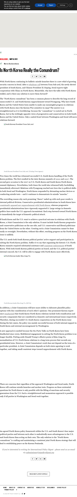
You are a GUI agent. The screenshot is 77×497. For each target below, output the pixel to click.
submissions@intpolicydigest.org (40, 452)
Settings (62, 5)
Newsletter (40, 487)
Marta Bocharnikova (11, 64)
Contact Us (21, 487)
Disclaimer (51, 487)
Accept (40, 5)
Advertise (30, 487)
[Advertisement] (38, 30)
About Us (12, 487)
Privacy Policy (9, 490)
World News (4, 59)
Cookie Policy (61, 487)
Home (5, 487)
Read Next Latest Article (38, 474)
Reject (51, 5)
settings (27, 8)
